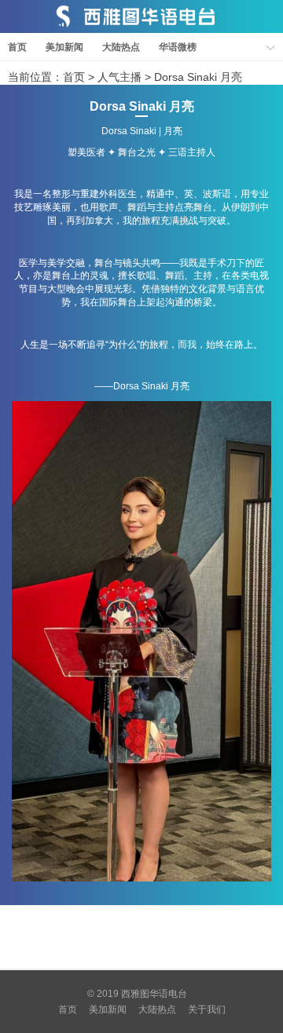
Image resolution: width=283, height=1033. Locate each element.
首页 (17, 47)
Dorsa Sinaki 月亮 (198, 77)
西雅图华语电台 (154, 993)
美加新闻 (64, 47)
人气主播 (119, 77)
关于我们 (207, 1009)
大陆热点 (121, 47)
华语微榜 (178, 47)
